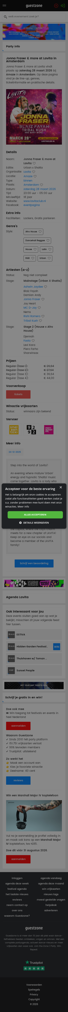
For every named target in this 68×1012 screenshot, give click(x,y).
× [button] (60, 487)
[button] (34, 522)
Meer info (23, 506)
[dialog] (34, 506)
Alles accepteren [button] (35, 514)
